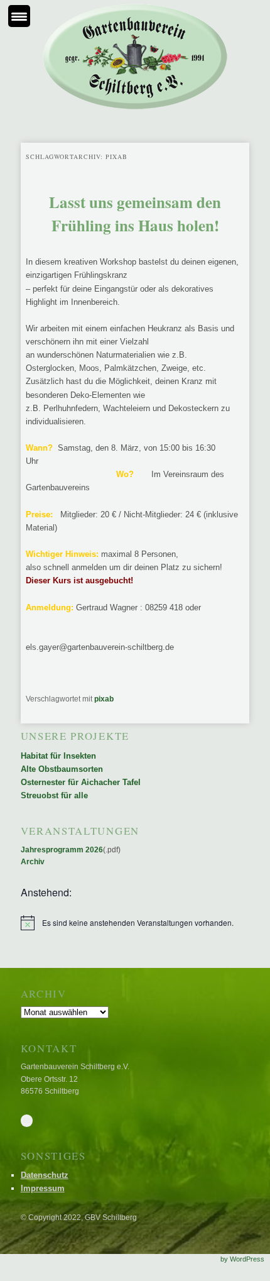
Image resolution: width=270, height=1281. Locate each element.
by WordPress (242, 1259)
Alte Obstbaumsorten (62, 769)
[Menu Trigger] (19, 16)
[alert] (135, 922)
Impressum (43, 1188)
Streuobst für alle (54, 795)
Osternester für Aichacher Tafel (81, 782)
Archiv (33, 861)
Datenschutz (44, 1175)
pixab (104, 699)
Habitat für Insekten (58, 756)
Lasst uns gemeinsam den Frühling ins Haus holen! (135, 214)
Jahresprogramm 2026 (62, 849)
